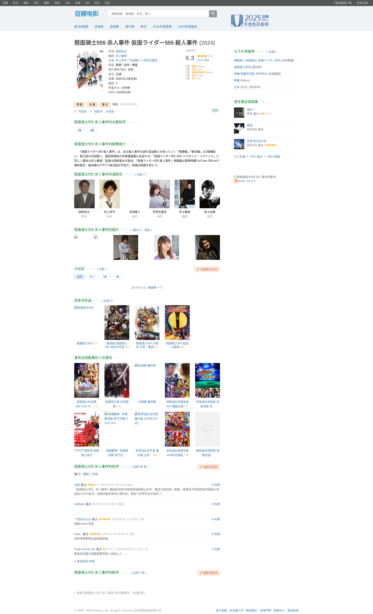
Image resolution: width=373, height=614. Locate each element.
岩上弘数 (209, 211)
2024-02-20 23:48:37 (105, 504)
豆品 (107, 3)
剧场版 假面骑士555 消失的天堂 (116, 345)
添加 (147, 230)
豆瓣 (5, 3)
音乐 (36, 3)
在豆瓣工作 (236, 610)
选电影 (99, 26)
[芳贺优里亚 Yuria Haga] (159, 194)
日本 (237, 87)
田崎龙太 (121, 51)
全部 (101, 269)
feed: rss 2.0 (246, 181)
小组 (67, 3)
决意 (77, 484)
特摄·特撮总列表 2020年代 (250, 73)
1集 (79, 130)
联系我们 (251, 610)
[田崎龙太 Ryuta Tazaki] (84, 194)
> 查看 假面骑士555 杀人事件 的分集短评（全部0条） (110, 593)
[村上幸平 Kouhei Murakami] (109, 194)
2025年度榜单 (162, 26)
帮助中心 (279, 610)
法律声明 (265, 610)
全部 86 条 (139, 466)
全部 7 (141, 174)
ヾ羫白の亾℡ (82, 519)
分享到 (110, 111)
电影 (25, 3)
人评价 (203, 60)
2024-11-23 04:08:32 (116, 534)
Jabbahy (79, 504)
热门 (92, 276)
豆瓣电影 (90, 14)
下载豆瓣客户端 (342, 3)
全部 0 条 (139, 572)
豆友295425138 (256, 141)
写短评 (82, 111)
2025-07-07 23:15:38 (114, 484)
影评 (144, 26)
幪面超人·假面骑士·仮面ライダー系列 (257, 60)
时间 (97, 3)
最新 (79, 276)
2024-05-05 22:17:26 (129, 549)
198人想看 (273, 156)
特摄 (237, 80)
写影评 (98, 111)
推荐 (215, 110)
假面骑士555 (84, 343)
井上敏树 (121, 55)
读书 (15, 3)
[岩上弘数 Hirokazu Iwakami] (209, 194)
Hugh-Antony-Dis (84, 549)
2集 (92, 130)
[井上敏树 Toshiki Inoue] (184, 194)
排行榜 (129, 26)
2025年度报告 (187, 26)
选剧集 (114, 26)
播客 (46, 3)
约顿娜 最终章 (147, 401)
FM (87, 3)
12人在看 (239, 156)
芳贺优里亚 (150, 60)
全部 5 (108, 300)
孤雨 (250, 125)
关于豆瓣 (221, 610)
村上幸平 (121, 60)
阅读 (77, 3)
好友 (95, 474)
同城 (57, 3)
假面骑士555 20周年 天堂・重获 (147, 345)
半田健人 (135, 60)
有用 (217, 484)
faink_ (78, 534)
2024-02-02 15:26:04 (125, 519)
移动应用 (293, 610)
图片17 (137, 230)
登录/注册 (362, 3)
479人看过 (256, 156)
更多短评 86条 (86, 561)
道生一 (251, 109)
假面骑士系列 (242, 67)
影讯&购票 (81, 26)
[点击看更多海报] (89, 71)
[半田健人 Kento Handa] (134, 194)
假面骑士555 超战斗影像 (177, 345)
